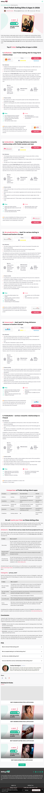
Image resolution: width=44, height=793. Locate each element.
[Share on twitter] (5, 678)
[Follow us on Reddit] (38, 772)
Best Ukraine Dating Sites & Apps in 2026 (22, 721)
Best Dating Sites (7, 5)
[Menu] (42, 1)
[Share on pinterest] (9, 678)
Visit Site (36, 58)
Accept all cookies (36, 790)
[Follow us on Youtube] (40, 772)
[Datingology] (5, 1)
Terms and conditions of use (30, 787)
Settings (26, 790)
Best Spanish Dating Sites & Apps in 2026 (22, 702)
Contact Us (30, 785)
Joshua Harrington (10, 10)
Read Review (36, 60)
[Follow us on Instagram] (36, 772)
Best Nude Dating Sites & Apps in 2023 (22, 760)
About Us (13, 785)
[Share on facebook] (2, 678)
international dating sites (36, 611)
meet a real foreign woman (6, 567)
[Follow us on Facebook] (33, 772)
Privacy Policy (13, 787)
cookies (7, 788)
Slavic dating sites (22, 562)
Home (2, 5)
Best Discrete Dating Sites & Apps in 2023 (22, 740)
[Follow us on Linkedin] (42, 772)
